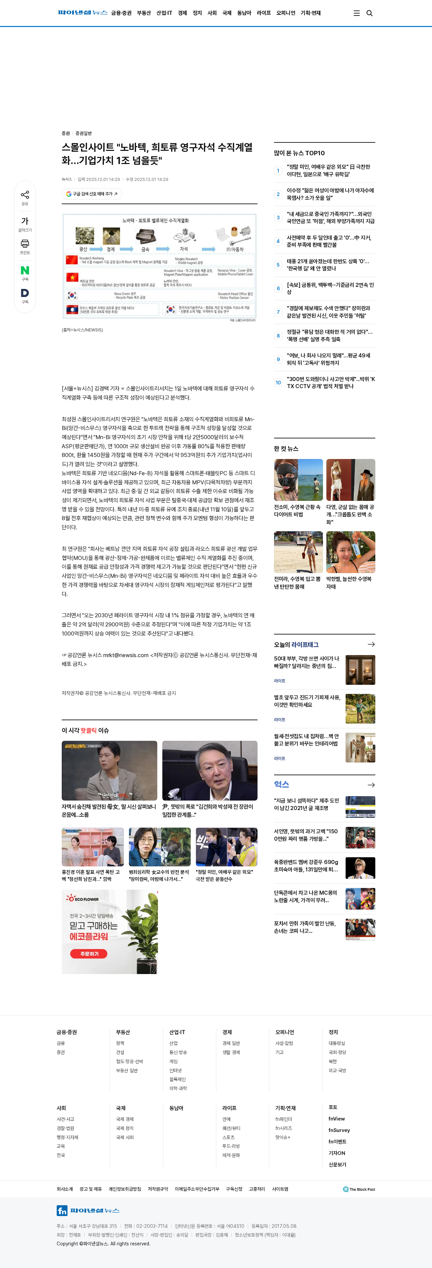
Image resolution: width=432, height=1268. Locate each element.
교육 (61, 1146)
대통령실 (337, 1043)
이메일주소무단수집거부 (197, 1189)
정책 (120, 1043)
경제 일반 (231, 1043)
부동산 (144, 13)
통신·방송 (178, 1052)
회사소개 (65, 1189)
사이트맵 (280, 1189)
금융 (61, 1043)
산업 (173, 1043)
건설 (120, 1052)
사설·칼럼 (284, 1043)
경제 (182, 13)
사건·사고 (65, 1119)
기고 (279, 1052)
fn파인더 (283, 1119)
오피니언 (285, 13)
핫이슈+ (283, 1137)
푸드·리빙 (231, 1146)
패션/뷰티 (231, 1128)
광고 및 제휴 (91, 1189)
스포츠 (228, 1137)
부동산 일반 (127, 1070)
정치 (197, 13)
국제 (227, 13)
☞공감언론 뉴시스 (82, 655)
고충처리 (257, 1189)
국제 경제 (125, 1119)
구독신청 (234, 1189)
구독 (25, 279)
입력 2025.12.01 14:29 (99, 179)
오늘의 (296, 644)
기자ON (337, 1153)
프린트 (25, 252)
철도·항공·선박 (129, 1061)
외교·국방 (337, 1070)
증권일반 (84, 133)
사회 (212, 13)
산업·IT (164, 13)
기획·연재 (311, 13)
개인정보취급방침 (125, 1189)
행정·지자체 (67, 1137)
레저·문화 (231, 1155)
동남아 (244, 13)
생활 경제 (231, 1052)
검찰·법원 (65, 1128)
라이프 (264, 13)
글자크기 (25, 230)
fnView (337, 1119)
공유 (25, 203)
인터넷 (175, 1070)
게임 (173, 1061)
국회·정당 (337, 1052)
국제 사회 (125, 1137)
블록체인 (177, 1079)
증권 (61, 1052)
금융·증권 (121, 13)
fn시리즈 (283, 1128)
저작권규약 (158, 1189)
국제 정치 (125, 1128)
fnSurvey (339, 1130)
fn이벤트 (338, 1142)
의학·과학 (178, 1088)
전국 (61, 1155)
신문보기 (337, 1165)
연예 (226, 1119)
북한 (333, 1061)
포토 (333, 1107)
